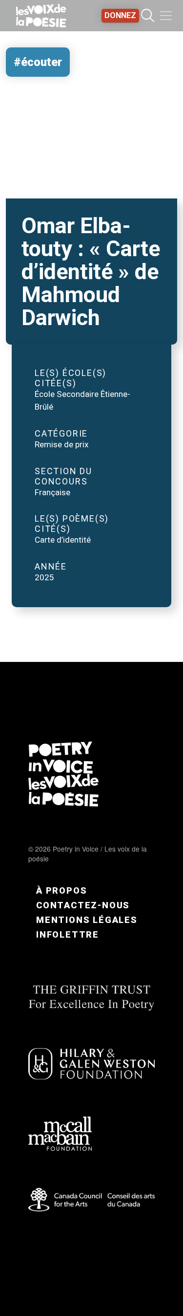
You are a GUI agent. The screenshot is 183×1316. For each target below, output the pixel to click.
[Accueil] (41, 15)
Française (52, 492)
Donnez (120, 15)
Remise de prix (62, 444)
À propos (61, 890)
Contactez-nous (83, 905)
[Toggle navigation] (166, 15)
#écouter (38, 62)
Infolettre (67, 934)
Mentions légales (87, 920)
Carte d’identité (63, 540)
